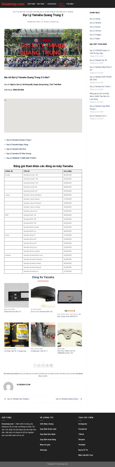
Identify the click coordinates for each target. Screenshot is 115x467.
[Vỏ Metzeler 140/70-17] (43, 335)
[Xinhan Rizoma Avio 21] (16, 295)
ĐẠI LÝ (61, 4)
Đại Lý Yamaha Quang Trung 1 (19, 140)
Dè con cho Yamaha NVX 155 (41, 312)
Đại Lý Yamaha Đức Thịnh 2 (100, 86)
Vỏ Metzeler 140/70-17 (39, 351)
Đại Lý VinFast (95, 31)
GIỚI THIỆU (31, 4)
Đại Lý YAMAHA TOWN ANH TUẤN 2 (21, 158)
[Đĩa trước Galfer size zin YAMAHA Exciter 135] (70, 335)
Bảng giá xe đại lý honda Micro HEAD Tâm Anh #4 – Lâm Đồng (100, 96)
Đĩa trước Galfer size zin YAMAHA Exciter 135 (66, 352)
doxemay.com (62, 464)
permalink (44, 376)
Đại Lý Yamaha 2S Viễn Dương (19, 153)
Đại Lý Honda (95, 19)
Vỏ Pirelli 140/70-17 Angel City (15, 351)
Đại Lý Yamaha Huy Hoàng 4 (18, 399)
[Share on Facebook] (35, 366)
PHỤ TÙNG (40, 4)
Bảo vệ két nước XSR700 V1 (68, 316)
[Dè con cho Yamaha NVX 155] (43, 295)
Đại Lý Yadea (95, 39)
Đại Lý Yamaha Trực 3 (98, 116)
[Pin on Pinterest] (47, 366)
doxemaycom (54, 22)
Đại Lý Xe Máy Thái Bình (31, 12)
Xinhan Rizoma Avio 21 (12, 312)
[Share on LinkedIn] (51, 366)
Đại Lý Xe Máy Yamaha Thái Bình (51, 12)
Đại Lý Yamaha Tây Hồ (98, 60)
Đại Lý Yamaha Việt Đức (16, 149)
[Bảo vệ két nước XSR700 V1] (70, 297)
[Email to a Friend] (43, 366)
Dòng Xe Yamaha (43, 277)
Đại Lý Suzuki (95, 27)
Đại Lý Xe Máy (17, 12)
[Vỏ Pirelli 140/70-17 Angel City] (16, 335)
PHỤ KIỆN (69, 4)
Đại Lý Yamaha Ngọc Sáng (17, 144)
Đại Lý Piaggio (95, 35)
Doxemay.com (13, 4)
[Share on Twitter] (39, 366)
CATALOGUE (51, 4)
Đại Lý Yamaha (68, 12)
